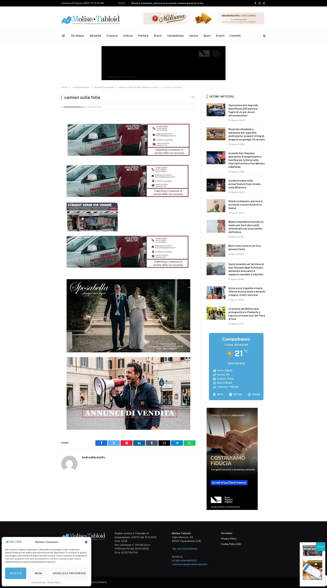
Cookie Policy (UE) (231, 544)
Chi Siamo (77, 35)
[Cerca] (264, 36)
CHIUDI (320, 546)
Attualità (95, 35)
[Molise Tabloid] (95, 19)
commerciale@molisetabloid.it (189, 564)
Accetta (16, 573)
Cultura (128, 35)
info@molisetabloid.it (184, 560)
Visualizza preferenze (69, 573)
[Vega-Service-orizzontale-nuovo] (127, 196)
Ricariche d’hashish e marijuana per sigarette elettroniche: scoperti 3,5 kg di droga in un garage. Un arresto (246, 134)
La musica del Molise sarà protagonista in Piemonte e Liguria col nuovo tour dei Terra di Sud (246, 313)
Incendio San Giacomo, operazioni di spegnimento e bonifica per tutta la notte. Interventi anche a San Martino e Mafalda (246, 160)
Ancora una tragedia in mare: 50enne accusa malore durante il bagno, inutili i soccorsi (246, 291)
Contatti (235, 35)
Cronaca (112, 35)
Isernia (193, 35)
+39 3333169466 (186, 548)
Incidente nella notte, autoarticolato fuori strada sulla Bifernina (244, 184)
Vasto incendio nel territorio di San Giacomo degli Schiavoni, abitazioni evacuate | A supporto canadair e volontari (246, 269)
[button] (86, 542)
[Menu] (63, 35)
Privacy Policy (54, 582)
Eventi (220, 35)
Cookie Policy (39, 582)
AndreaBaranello (73, 107)
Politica (143, 35)
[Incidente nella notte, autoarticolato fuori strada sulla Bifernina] (216, 185)
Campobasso (175, 35)
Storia (158, 35)
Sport (207, 35)
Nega (38, 573)
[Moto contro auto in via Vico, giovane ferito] (216, 250)
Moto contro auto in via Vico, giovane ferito (244, 247)
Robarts (102, 582)
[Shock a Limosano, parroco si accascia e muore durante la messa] (216, 205)
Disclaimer (226, 533)
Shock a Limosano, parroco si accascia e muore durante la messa (169, 3)
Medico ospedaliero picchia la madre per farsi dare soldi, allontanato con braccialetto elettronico (245, 226)
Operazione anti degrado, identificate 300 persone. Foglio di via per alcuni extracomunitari (243, 110)
